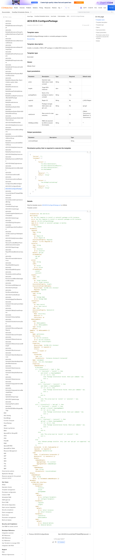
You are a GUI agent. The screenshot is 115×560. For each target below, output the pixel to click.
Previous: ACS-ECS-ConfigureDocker (39, 534)
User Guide (53, 16)
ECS (68, 16)
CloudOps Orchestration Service (20, 12)
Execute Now (31, 39)
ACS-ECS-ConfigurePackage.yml (51, 205)
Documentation (6, 12)
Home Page (30, 16)
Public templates (61, 16)
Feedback (62, 542)
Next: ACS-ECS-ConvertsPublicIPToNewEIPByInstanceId (73, 534)
